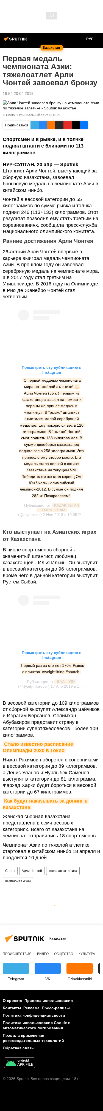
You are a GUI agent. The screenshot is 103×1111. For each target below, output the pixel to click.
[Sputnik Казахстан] (16, 41)
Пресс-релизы (56, 1008)
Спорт (10, 871)
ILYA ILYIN (65, 681)
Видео (43, 954)
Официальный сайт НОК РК (39, 115)
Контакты (12, 1008)
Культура (87, 954)
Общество (63, 954)
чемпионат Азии (18, 881)
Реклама (31, 1008)
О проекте (12, 1000)
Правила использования (48, 1000)
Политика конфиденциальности (34, 1015)
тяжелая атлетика (63, 871)
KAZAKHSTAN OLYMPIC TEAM (58, 507)
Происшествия (17, 954)
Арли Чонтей (32, 871)
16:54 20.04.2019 (18, 93)
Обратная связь (18, 1048)
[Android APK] (19, 1063)
